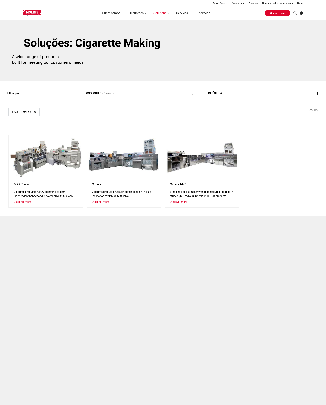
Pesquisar (295, 13)
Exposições (238, 3)
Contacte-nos (277, 13)
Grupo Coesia (219, 3)
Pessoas (253, 3)
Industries (137, 13)
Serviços (182, 13)
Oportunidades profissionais (277, 3)
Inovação (204, 13)
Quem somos (111, 13)
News (300, 3)
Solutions (159, 13)
